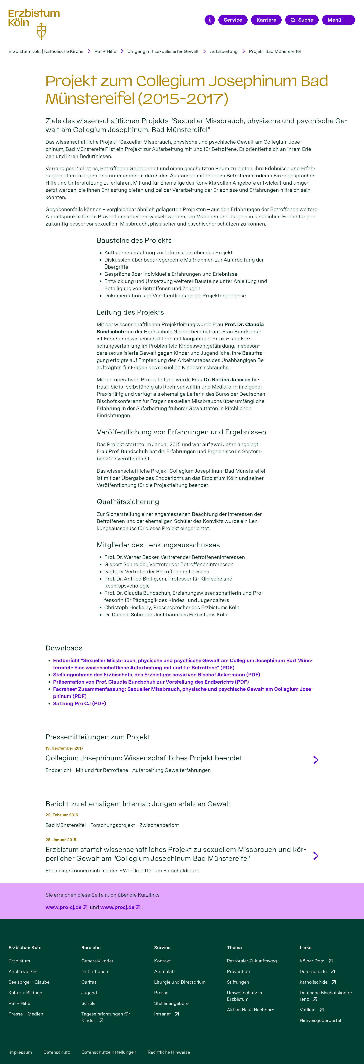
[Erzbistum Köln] (34, 24)
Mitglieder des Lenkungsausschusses (158, 545)
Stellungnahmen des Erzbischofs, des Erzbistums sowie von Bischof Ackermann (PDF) (156, 674)
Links (305, 947)
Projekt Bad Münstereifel (275, 51)
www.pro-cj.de (64, 907)
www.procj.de (117, 907)
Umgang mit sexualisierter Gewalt (163, 51)
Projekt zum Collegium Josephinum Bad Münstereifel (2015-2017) (187, 89)
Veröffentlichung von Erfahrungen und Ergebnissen (181, 432)
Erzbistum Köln (25, 947)
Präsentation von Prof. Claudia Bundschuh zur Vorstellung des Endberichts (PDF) (151, 682)
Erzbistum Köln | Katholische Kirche (46, 51)
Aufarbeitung (224, 51)
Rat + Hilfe (105, 51)
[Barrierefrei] (209, 20)
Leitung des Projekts (130, 312)
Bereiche (91, 947)
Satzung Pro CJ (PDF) (79, 703)
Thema (234, 947)
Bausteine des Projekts (134, 240)
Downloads (64, 648)
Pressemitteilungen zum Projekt (98, 737)
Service (162, 947)
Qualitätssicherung (128, 501)
